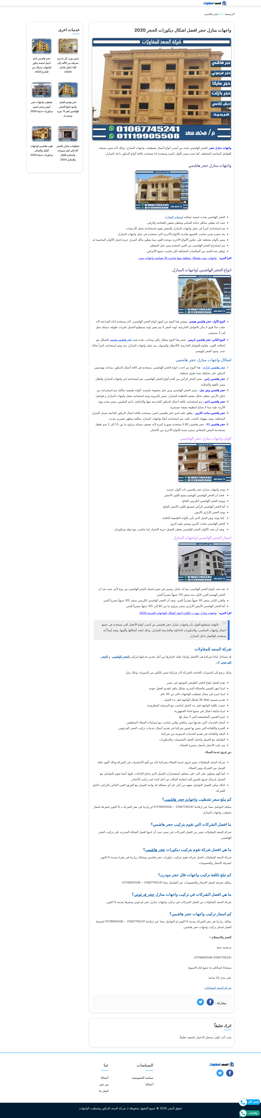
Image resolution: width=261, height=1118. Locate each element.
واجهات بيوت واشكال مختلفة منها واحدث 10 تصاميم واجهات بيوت (178, 258)
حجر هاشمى (211, 14)
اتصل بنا (103, 1091)
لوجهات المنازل (174, 217)
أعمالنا (149, 1084)
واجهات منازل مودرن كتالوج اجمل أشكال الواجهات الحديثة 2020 (178, 613)
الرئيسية (229, 14)
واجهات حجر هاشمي (180, 799)
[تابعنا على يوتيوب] (220, 1074)
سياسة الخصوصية (142, 1077)
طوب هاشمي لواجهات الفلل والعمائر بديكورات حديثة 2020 (41, 150)
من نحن (103, 1084)
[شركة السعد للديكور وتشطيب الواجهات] (215, 3)
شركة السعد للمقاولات (217, 988)
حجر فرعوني (144, 894)
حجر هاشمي (155, 849)
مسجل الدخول (204, 1037)
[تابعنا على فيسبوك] (230, 1074)
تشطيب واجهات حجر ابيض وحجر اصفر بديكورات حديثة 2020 (41, 106)
